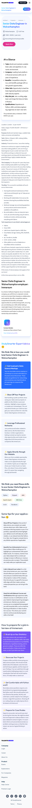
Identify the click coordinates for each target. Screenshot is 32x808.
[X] (20, 796)
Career (3, 753)
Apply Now (26, 9)
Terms (12, 804)
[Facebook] (7, 796)
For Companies (6, 773)
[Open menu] (29, 3)
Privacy (19, 804)
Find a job (23, 2)
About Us (4, 757)
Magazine (4, 777)
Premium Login (6, 789)
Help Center (5, 785)
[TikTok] (16, 796)
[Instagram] (11, 796)
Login (3, 749)
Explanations (5, 769)
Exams (3, 764)
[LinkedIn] (24, 796)
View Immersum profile (10, 333)
